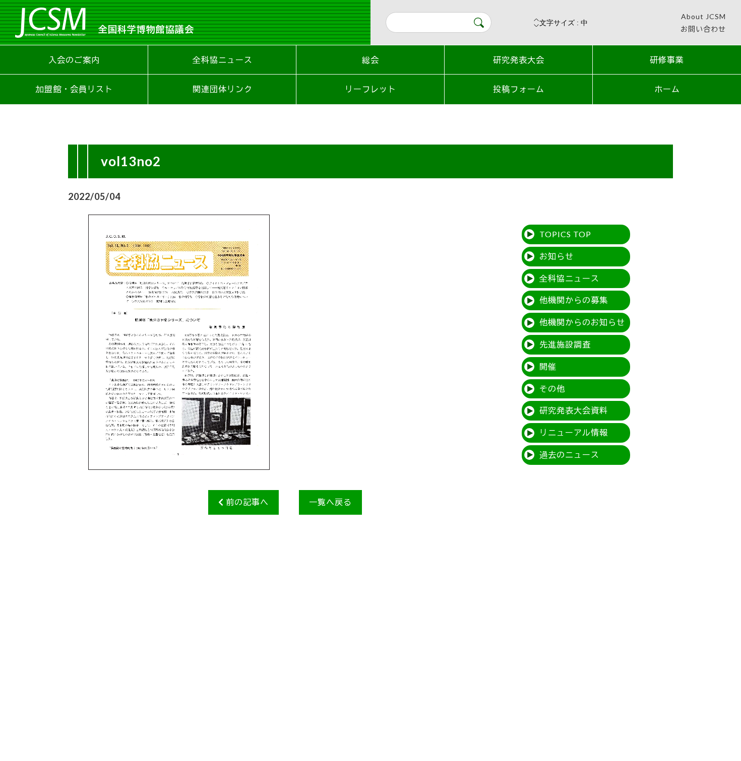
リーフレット (370, 89)
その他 (552, 388)
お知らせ (556, 256)
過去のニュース (569, 454)
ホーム (667, 89)
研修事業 (667, 59)
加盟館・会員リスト (74, 89)
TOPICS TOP (565, 234)
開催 (548, 366)
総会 (370, 59)
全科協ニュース (223, 59)
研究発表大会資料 (573, 410)
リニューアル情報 (573, 432)
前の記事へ (246, 502)
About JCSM (703, 16)
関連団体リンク (223, 89)
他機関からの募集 (573, 300)
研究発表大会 (518, 59)
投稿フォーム (518, 89)
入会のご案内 (74, 59)
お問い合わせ (703, 29)
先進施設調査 (565, 344)
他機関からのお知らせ (582, 322)
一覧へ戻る (330, 502)
